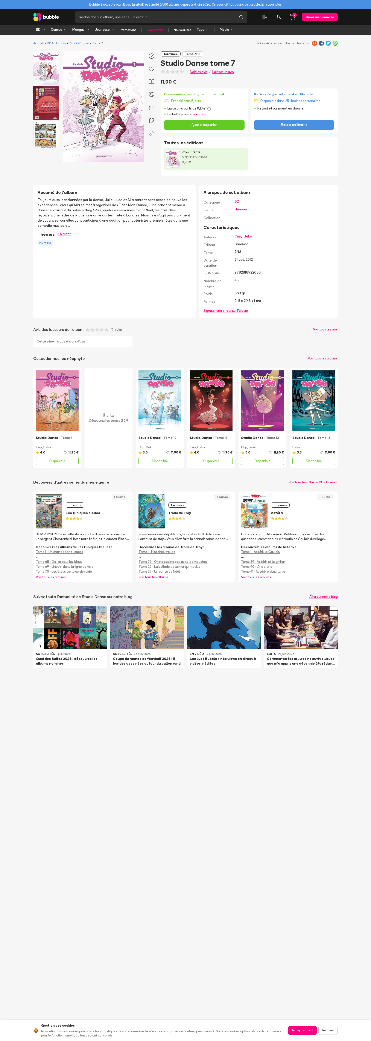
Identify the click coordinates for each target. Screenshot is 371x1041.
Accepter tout (302, 1030)
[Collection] (265, 17)
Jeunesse (102, 29)
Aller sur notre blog (323, 597)
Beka (248, 236)
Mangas (78, 29)
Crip (237, 236)
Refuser (328, 1030)
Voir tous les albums (323, 358)
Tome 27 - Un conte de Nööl (159, 571)
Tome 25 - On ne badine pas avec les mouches (173, 562)
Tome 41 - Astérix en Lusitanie (263, 571)
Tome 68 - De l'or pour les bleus (59, 562)
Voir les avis (198, 72)
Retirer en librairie (294, 125)
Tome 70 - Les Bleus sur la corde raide (64, 571)
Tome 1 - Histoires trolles (156, 552)
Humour (60, 43)
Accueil (38, 43)
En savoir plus (272, 4)
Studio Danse (79, 43)
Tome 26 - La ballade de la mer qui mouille (169, 567)
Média (224, 29)
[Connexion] (278, 17)
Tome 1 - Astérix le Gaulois (260, 552)
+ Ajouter (64, 234)
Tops (200, 29)
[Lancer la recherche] (241, 17)
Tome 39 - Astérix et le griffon (263, 562)
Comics (56, 29)
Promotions (128, 30)
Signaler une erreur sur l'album (226, 311)
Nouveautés (182, 30)
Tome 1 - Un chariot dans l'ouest (59, 552)
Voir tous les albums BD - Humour (313, 482)
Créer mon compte (320, 17)
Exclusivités (155, 30)
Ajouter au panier (204, 125)
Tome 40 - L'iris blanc (256, 567)
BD (38, 29)
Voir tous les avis (325, 329)
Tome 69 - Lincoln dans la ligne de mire (64, 567)
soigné (198, 114)
